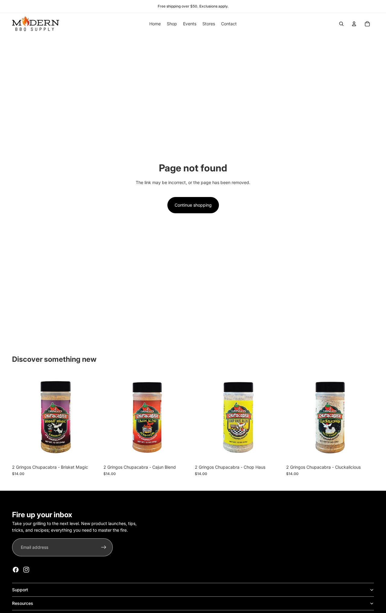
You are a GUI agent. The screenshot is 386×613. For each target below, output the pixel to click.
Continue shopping (193, 205)
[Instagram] (26, 569)
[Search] (341, 23)
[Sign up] (103, 547)
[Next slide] (365, 417)
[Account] (354, 23)
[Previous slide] (295, 417)
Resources (22, 603)
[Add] (90, 452)
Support (20, 589)
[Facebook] (15, 569)
